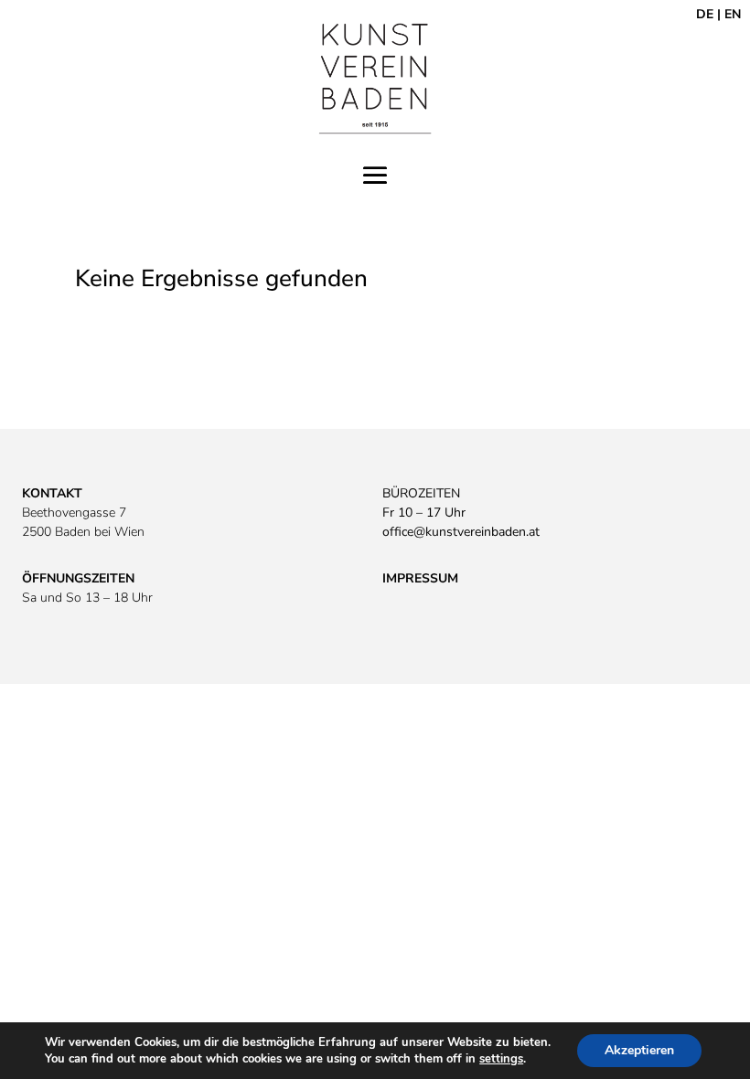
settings (501, 1059)
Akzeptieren (639, 1050)
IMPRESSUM (420, 578)
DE (704, 14)
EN (732, 14)
